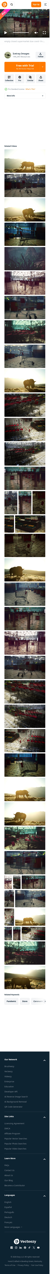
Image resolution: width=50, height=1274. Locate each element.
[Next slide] (39, 1061)
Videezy (8, 1136)
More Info (11, 94)
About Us (8, 1235)
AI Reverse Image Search (16, 1156)
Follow (40, 56)
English (7, 1262)
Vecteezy (8, 1131)
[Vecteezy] (4, 4)
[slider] (21, 32)
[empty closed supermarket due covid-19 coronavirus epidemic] (24, 159)
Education (9, 1146)
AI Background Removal (15, 1161)
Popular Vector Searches (15, 1198)
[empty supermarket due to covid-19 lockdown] (10, 525)
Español (8, 1267)
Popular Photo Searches (15, 1203)
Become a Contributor (14, 1245)
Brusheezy (9, 1126)
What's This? (30, 89)
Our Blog (8, 1240)
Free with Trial (25, 67)
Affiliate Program (12, 1193)
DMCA (7, 1188)
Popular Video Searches (15, 1208)
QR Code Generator (13, 1166)
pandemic (11, 1061)
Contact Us (9, 1230)
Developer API (11, 1151)
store (24, 1061)
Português (9, 1272)
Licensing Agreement (14, 1183)
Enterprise (9, 1141)
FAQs (6, 1225)
